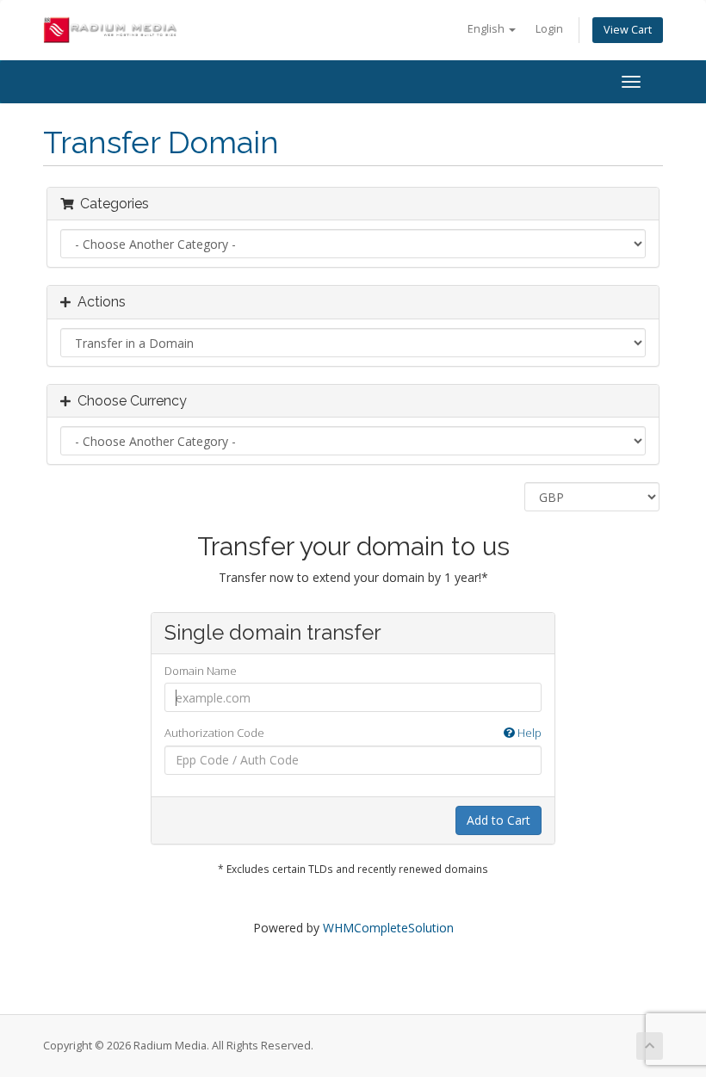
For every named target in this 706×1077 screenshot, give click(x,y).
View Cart (628, 29)
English (487, 29)
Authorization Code (353, 732)
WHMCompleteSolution (388, 927)
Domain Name (200, 670)
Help (528, 732)
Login (549, 29)
